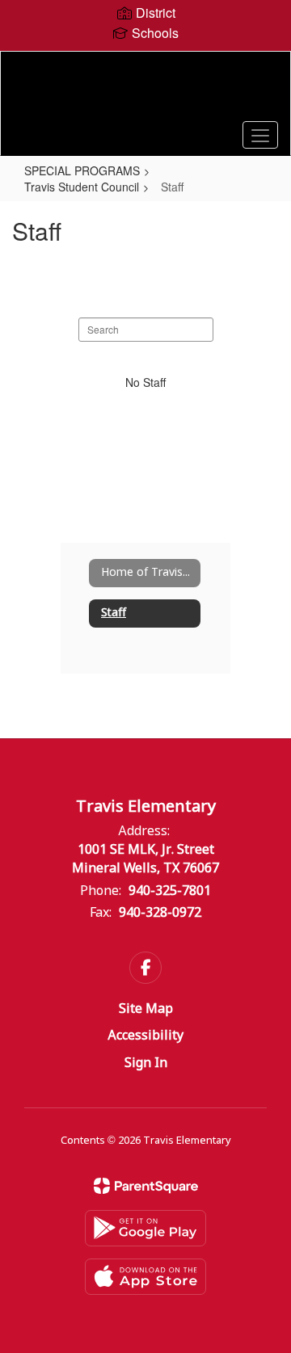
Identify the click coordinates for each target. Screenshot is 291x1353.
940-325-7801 (170, 891)
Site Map (146, 1009)
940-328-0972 (160, 913)
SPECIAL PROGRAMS (82, 170)
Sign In (145, 1063)
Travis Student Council (81, 187)
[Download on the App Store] (145, 1276)
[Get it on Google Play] (145, 1228)
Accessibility (145, 1035)
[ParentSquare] (146, 1186)
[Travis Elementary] (145, 91)
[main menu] (260, 135)
